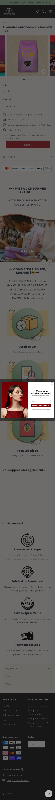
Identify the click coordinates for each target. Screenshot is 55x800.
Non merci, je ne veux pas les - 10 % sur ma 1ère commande (41, 409)
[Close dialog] (52, 383)
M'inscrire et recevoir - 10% (40, 406)
